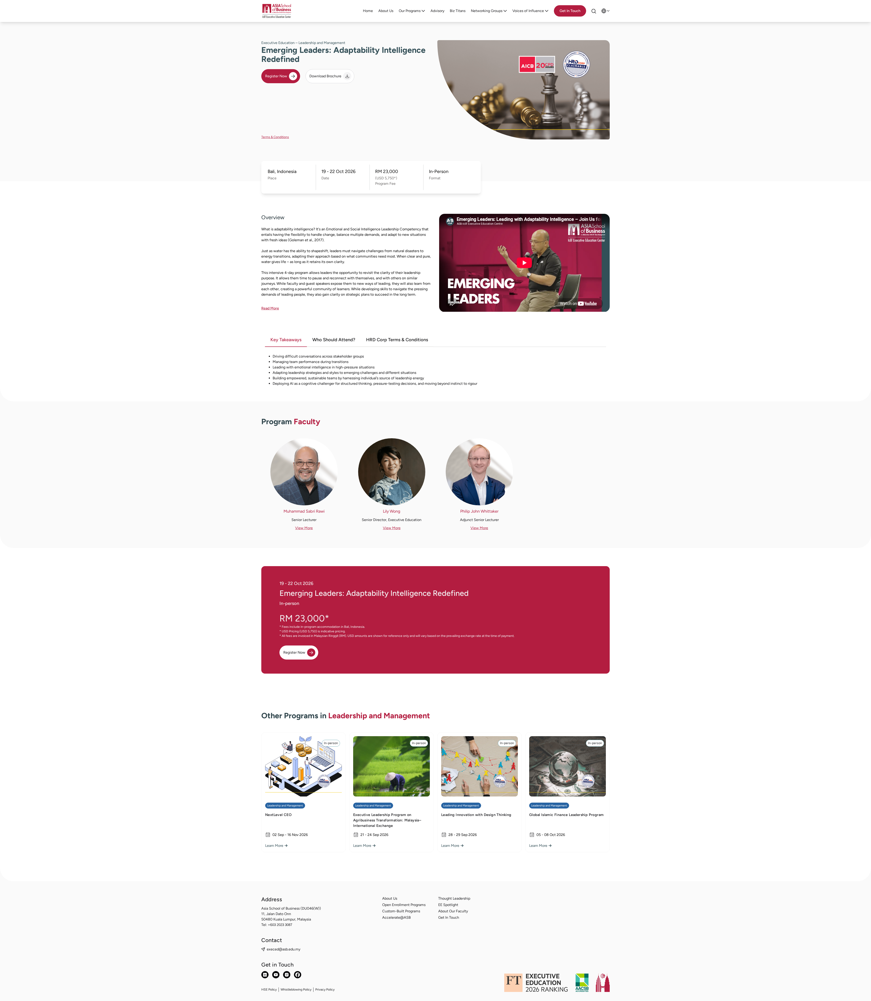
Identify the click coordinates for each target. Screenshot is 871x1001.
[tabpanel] (435, 370)
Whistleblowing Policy (296, 989)
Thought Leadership (454, 898)
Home (368, 11)
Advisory (437, 11)
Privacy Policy (325, 989)
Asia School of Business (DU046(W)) (291, 908)
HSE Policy (269, 989)
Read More (270, 308)
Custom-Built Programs (401, 911)
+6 (280, 925)
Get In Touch (448, 917)
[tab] (286, 340)
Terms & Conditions (275, 137)
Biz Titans (457, 11)
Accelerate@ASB (396, 917)
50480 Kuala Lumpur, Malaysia (286, 919)
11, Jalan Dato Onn (276, 914)
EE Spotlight (448, 905)
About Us (385, 11)
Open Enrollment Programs (404, 905)
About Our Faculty (453, 911)
